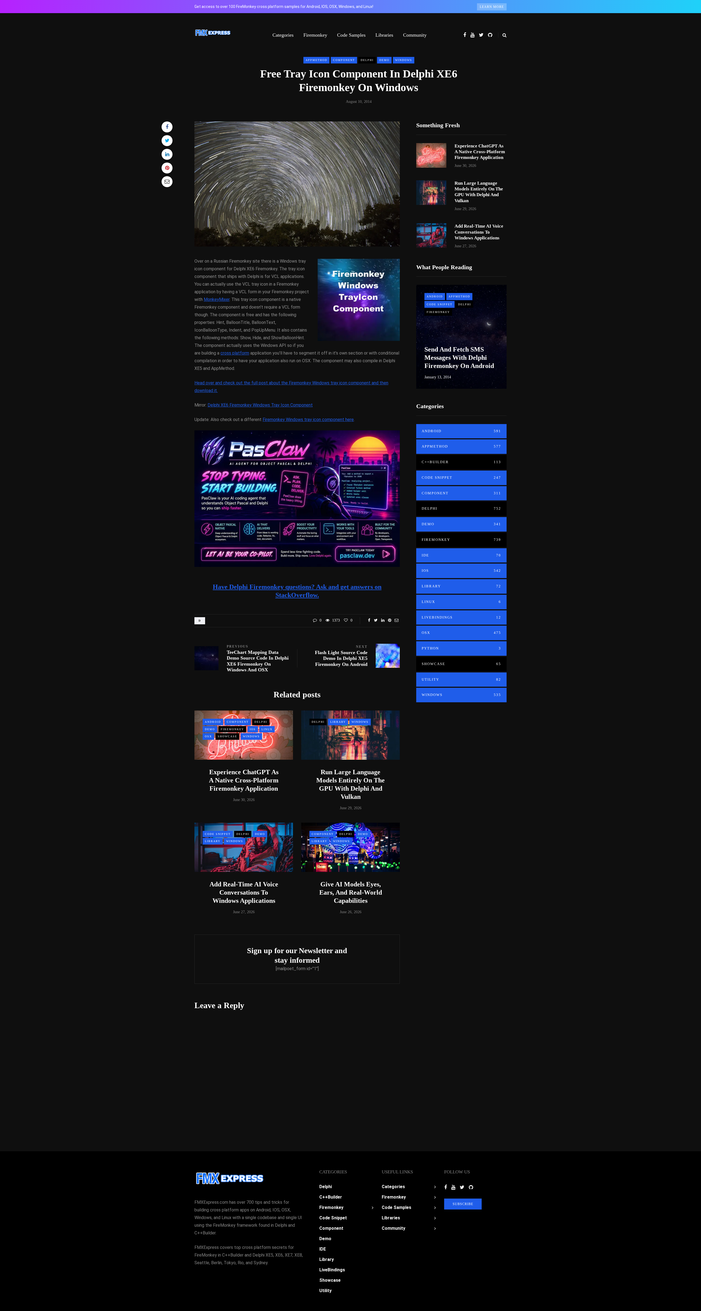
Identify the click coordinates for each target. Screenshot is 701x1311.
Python (461, 648)
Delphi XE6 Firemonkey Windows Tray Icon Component (260, 405)
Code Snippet (218, 834)
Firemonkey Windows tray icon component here (308, 419)
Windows (403, 60)
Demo (384, 60)
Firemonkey (315, 35)
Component (344, 60)
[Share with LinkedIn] (167, 154)
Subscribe (463, 1204)
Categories (283, 35)
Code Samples (351, 35)
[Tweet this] (167, 140)
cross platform (234, 353)
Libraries (384, 35)
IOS (253, 729)
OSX (208, 736)
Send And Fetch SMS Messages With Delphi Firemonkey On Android (459, 357)
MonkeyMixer (216, 299)
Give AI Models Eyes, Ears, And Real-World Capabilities (350, 892)
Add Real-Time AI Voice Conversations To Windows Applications (243, 892)
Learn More (492, 7)
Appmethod (316, 60)
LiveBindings (461, 617)
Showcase (227, 736)
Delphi (367, 60)
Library (338, 721)
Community (415, 35)
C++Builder (461, 462)
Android (213, 721)
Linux (267, 729)
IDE (461, 555)
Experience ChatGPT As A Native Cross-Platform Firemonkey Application (243, 780)
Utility (461, 679)
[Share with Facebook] (167, 126)
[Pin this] (167, 168)
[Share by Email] (167, 181)
